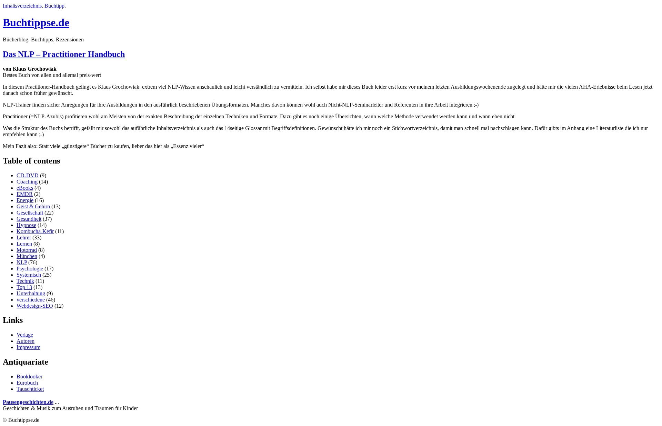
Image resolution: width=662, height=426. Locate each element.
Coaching (27, 182)
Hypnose (26, 225)
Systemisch (29, 275)
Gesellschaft (30, 213)
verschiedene (31, 300)
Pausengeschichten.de (28, 402)
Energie (25, 200)
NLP (22, 262)
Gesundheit (29, 219)
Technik (25, 281)
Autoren (25, 341)
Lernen (24, 244)
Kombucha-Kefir (35, 231)
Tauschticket (30, 389)
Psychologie (30, 268)
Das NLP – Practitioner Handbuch (64, 54)
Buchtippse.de (36, 22)
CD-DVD (28, 175)
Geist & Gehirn (33, 206)
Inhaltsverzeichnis (22, 6)
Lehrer (24, 237)
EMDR (25, 194)
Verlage (25, 335)
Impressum (28, 347)
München (27, 256)
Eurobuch (27, 383)
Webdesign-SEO (35, 306)
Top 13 (24, 287)
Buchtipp (54, 6)
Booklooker (29, 376)
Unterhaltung (31, 293)
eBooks (25, 188)
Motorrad (27, 250)
